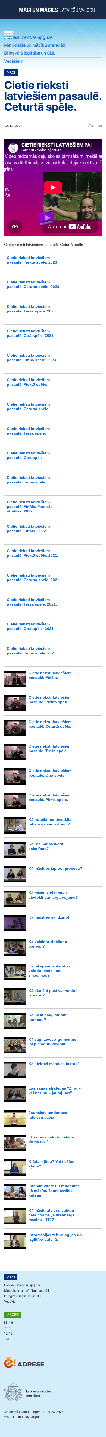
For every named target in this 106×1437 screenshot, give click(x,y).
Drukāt (96, 126)
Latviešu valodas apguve (28, 37)
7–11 (7, 1328)
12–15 (8, 1333)
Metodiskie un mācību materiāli (34, 45)
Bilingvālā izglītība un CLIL (29, 53)
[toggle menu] (8, 34)
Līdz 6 (8, 1323)
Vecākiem (13, 61)
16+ (7, 1339)
